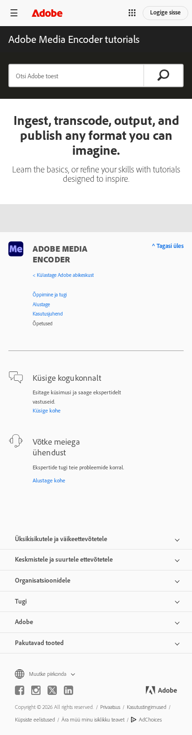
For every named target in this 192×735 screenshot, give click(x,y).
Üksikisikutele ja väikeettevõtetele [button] (61, 539)
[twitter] (52, 690)
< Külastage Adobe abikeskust (63, 275)
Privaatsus (110, 706)
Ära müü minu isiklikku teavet (93, 719)
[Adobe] (47, 13)
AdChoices (150, 719)
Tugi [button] (21, 601)
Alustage (41, 304)
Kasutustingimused (146, 706)
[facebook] (19, 690)
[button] (132, 13)
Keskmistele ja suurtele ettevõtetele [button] (64, 559)
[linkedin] (68, 690)
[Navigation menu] (14, 13)
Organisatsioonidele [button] (42, 580)
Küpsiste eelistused (35, 719)
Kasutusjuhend (48, 313)
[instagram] (36, 690)
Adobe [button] (24, 622)
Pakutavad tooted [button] (39, 643)
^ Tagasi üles (168, 245)
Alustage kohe (49, 480)
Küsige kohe (47, 410)
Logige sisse (165, 12)
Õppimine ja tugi (50, 294)
